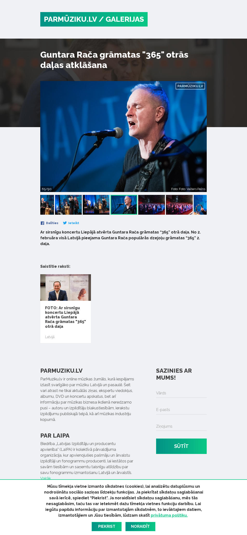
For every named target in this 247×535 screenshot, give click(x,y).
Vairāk (45, 478)
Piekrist (106, 526)
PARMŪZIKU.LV (70, 19)
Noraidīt (140, 526)
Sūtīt (181, 446)
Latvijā (50, 337)
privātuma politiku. (169, 515)
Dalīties (51, 223)
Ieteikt (73, 223)
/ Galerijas (121, 19)
